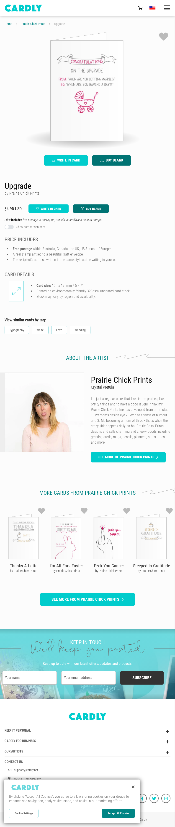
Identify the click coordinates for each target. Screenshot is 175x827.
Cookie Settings (24, 813)
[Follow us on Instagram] (165, 798)
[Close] (133, 787)
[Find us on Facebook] (142, 798)
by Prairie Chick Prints (23, 571)
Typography (16, 330)
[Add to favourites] (163, 36)
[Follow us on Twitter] (154, 798)
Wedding (80, 330)
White (40, 330)
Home (8, 24)
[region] (72, 801)
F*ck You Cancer (109, 566)
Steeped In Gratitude (151, 566)
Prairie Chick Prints (33, 24)
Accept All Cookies (118, 813)
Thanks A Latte (23, 566)
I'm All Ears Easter (66, 566)
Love (59, 330)
